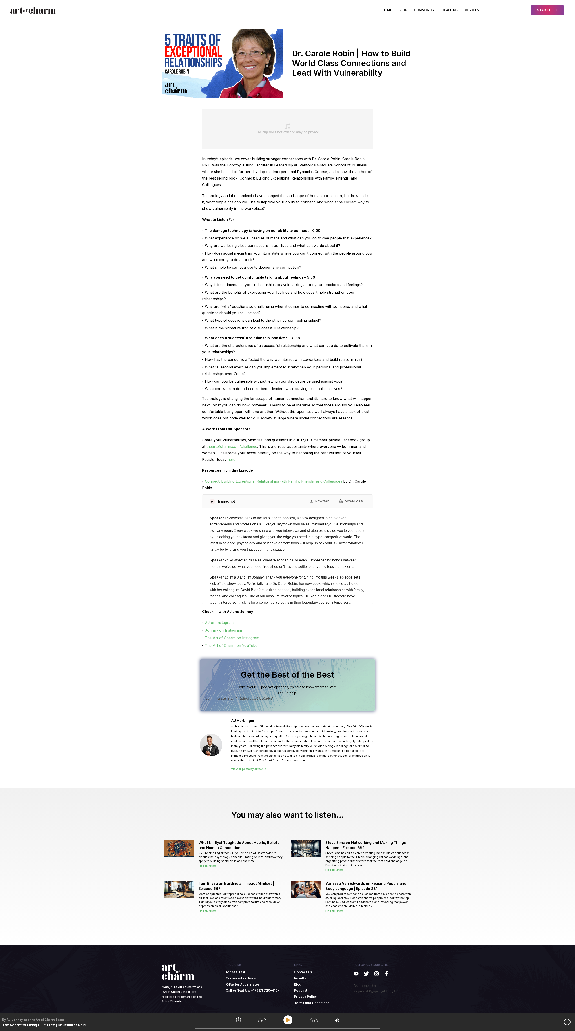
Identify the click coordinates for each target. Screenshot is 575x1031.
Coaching (450, 10)
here (231, 459)
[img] (567, 1022)
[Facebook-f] (386, 973)
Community (424, 10)
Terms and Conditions (311, 1003)
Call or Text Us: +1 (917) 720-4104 (253, 990)
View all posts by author (247, 769)
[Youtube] (356, 973)
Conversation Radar (242, 978)
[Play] (288, 1020)
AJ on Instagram (219, 622)
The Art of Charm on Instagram (232, 638)
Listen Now (207, 866)
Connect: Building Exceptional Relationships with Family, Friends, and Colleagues (273, 481)
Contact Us (303, 972)
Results (472, 10)
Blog (403, 10)
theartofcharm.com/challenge (231, 446)
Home (387, 10)
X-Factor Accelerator (242, 984)
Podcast (300, 990)
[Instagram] (376, 973)
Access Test (235, 972)
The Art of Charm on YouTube (231, 645)
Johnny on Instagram (223, 630)
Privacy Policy (305, 996)
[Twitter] (366, 973)
